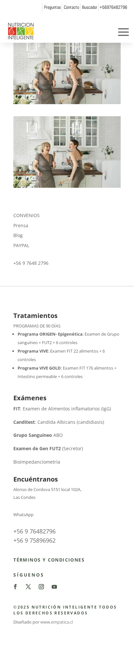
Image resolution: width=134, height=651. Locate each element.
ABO (38, 435)
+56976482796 (113, 7)
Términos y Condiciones (49, 560)
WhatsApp (23, 514)
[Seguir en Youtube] (54, 586)
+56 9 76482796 (34, 531)
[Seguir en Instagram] (41, 586)
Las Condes (24, 497)
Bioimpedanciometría (36, 462)
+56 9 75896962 (34, 540)
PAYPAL (21, 245)
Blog (18, 235)
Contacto (71, 7)
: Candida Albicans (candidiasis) (58, 422)
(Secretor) (48, 448)
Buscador (89, 7)
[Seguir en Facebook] (15, 586)
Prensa (20, 225)
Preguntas (52, 7)
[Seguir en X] (28, 586)
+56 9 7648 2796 (30, 263)
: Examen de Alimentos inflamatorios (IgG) (62, 408)
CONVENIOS (26, 215)
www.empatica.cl (56, 622)
